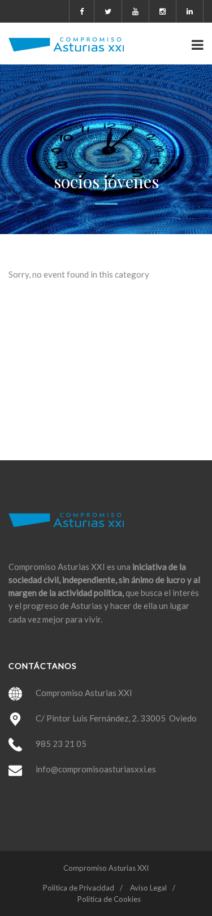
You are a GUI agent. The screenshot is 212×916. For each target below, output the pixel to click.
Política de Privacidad (78, 887)
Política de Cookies (109, 899)
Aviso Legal (148, 887)
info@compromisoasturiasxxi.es (96, 769)
